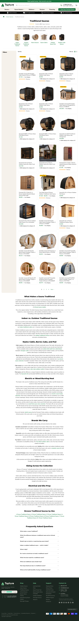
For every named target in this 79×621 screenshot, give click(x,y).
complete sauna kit (56, 448)
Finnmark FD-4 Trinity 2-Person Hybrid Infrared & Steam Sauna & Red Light (67, 164)
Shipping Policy (49, 586)
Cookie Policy (10, 613)
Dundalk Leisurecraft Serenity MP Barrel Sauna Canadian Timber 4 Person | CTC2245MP (27, 279)
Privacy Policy (4, 613)
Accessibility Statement (25, 613)
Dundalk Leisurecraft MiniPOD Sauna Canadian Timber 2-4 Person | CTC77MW (66, 279)
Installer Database (37, 595)
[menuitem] (67, 9)
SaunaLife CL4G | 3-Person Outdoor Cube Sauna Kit (66, 74)
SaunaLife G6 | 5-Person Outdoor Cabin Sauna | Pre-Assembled (27, 221)
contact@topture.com (65, 587)
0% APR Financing (50, 595)
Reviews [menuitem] (42, 9)
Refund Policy (49, 588)
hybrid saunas (28, 412)
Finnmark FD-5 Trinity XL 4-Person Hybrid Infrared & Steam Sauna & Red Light (27, 194)
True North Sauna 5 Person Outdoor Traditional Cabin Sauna (47, 193)
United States (72, 609)
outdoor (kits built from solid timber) (52, 349)
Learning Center (36, 586)
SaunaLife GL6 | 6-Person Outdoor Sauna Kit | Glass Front (27, 163)
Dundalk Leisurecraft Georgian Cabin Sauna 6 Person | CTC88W (27, 74)
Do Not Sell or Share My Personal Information (10, 615)
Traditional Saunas (24, 590)
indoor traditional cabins (26, 327)
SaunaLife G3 (24, 374)
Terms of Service (17, 613)
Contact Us (48, 601)
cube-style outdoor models (37, 369)
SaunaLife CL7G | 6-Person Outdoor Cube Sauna (26, 104)
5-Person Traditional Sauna (36, 516)
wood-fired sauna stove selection (36, 404)
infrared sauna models (40, 307)
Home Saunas (9, 17)
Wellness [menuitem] (31, 9)
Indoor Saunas (23, 588)
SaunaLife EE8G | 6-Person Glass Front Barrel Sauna (27, 134)
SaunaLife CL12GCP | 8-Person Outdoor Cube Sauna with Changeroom (67, 135)
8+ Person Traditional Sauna (44, 518)
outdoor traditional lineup (42, 335)
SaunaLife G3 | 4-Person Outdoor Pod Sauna (67, 193)
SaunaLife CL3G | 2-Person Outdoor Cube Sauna (46, 104)
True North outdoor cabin (42, 441)
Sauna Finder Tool (37, 590)
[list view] (76, 51)
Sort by (19, 51)
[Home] (4, 17)
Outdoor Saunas (24, 586)
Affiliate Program (50, 597)
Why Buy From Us (37, 597)
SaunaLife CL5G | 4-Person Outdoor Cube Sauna (46, 74)
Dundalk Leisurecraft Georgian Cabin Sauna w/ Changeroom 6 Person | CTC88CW (67, 105)
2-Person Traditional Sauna (38, 514)
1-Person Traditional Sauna (23, 514)
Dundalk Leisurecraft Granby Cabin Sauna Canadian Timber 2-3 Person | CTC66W (47, 222)
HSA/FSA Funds (50, 590)
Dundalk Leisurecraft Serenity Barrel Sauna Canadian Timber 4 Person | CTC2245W (27, 252)
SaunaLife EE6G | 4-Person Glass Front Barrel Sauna (47, 134)
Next (52, 289)
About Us (35, 599)
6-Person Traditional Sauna (51, 516)
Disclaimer (33, 613)
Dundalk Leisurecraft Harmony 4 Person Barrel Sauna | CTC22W (47, 251)
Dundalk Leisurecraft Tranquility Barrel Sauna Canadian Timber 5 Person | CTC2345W (67, 252)
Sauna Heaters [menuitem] (19, 9)
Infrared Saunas (23, 592)
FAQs (34, 588)
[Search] (17, 5)
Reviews (48, 599)
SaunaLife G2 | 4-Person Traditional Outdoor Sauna (66, 221)
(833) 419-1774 (64, 585)
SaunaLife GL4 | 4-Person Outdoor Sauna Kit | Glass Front (47, 163)
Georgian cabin (25, 350)
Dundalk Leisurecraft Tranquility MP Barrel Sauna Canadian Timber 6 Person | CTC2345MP (47, 279)
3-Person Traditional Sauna (54, 514)
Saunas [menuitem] (7, 9)
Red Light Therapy (24, 601)
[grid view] (75, 51)
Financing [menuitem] (52, 9)
